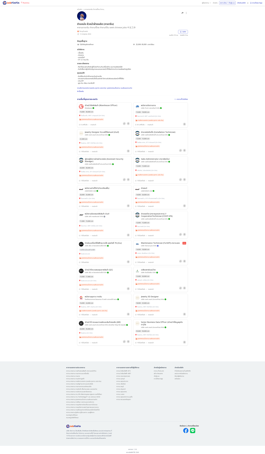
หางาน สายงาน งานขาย (73, 376)
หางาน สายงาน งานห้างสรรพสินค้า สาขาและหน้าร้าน (81, 371)
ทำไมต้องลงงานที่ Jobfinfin (183, 371)
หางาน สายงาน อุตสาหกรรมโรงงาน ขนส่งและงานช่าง (81, 399)
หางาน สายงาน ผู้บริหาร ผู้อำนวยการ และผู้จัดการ (80, 412)
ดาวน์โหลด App (257, 3)
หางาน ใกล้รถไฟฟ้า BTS (123, 371)
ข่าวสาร (215, 3)
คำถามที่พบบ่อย (193, 426)
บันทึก (184, 32)
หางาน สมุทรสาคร (121, 392)
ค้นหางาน (26, 3)
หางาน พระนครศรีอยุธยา (123, 399)
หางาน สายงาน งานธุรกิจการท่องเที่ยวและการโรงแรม (81, 405)
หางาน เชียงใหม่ (121, 384)
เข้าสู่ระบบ (156, 376)
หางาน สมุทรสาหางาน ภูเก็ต (124, 397)
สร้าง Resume (158, 373)
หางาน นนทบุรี (120, 379)
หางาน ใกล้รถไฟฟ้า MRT (123, 373)
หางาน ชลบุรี (120, 386)
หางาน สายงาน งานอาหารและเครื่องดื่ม (77, 373)
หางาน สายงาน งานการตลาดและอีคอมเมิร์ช (78, 386)
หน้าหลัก (79, 9)
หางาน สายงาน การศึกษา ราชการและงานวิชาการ (80, 402)
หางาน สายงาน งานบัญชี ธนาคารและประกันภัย (79, 384)
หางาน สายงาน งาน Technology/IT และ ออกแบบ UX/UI (83, 397)
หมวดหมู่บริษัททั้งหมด (72, 418)
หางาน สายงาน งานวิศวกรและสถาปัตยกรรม (79, 392)
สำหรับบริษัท (241, 3)
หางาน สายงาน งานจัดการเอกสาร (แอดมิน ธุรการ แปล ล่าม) (83, 381)
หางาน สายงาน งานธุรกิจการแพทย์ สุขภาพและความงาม (82, 407)
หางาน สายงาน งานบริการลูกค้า (75, 379)
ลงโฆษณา (177, 379)
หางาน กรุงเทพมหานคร (123, 376)
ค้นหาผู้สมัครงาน (179, 376)
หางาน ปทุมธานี (120, 389)
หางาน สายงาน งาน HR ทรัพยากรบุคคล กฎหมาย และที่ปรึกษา (84, 394)
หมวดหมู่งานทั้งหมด (72, 415)
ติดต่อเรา (183, 426)
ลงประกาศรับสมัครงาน (181, 373)
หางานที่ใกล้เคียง (182, 99)
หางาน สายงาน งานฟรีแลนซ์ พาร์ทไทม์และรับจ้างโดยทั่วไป (83, 410)
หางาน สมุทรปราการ (122, 381)
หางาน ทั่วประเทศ (159, 371)
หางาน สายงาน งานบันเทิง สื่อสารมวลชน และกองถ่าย (81, 389)
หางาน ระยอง (120, 394)
